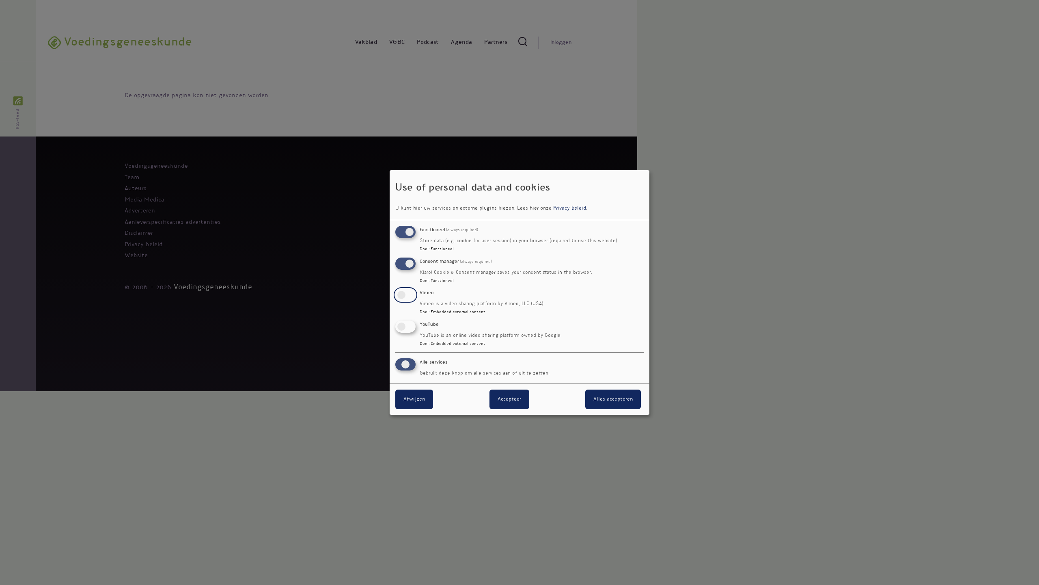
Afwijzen (414, 399)
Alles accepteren (613, 399)
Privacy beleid (569, 208)
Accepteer (509, 399)
